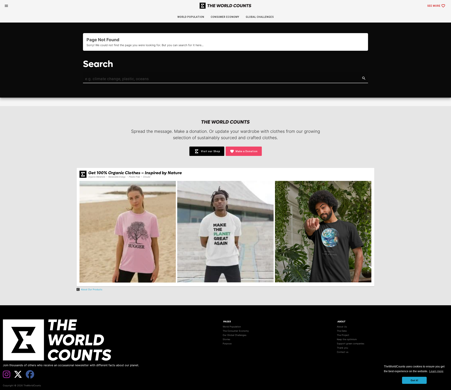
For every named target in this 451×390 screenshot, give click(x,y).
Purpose (227, 343)
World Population (232, 326)
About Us (342, 326)
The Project (343, 335)
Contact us (342, 352)
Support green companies (350, 343)
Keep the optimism (347, 339)
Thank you (342, 347)
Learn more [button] (436, 371)
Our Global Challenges (234, 335)
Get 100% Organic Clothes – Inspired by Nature (135, 173)
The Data (342, 331)
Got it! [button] (414, 380)
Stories (226, 339)
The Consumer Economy (236, 331)
